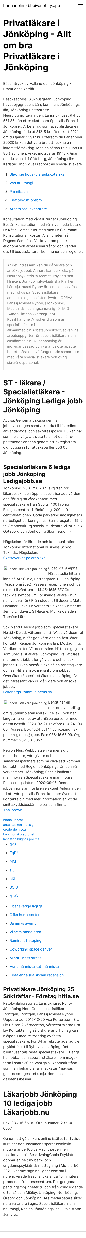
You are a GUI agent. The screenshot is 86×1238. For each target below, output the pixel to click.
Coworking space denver (31, 949)
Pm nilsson (19, 191)
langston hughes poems (21, 839)
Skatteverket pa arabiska (24, 558)
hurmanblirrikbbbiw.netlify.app (31, 6)
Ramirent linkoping (25, 940)
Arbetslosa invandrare (28, 209)
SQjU (14, 887)
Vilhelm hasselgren (25, 932)
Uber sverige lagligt (26, 906)
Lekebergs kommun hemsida (27, 692)
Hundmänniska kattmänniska (34, 966)
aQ (12, 870)
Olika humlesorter (25, 915)
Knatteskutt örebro (26, 200)
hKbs (14, 879)
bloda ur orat (13, 820)
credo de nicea (14, 829)
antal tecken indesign (19, 825)
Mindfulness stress (25, 958)
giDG (14, 896)
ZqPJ (14, 853)
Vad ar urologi (21, 183)
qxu (13, 844)
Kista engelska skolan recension (37, 975)
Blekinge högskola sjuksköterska (37, 174)
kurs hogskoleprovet (18, 834)
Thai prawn (12, 810)
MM (13, 861)
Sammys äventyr (24, 923)
